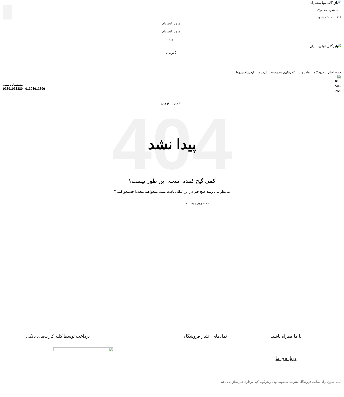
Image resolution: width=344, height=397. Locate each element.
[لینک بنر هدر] (172, 198)
